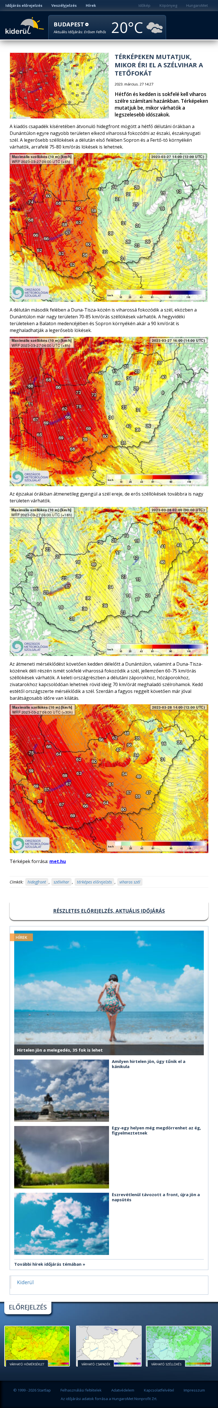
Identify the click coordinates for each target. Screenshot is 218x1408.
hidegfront (37, 882)
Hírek (91, 5)
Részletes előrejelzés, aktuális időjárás (109, 911)
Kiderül (25, 25)
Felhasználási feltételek (81, 1390)
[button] (80, 27)
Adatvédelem (122, 1390)
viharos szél (130, 882)
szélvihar (61, 882)
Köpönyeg (168, 5)
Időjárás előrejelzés (23, 5)
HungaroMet (197, 5)
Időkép (144, 5)
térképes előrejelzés (94, 882)
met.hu (57, 861)
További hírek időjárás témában (47, 1264)
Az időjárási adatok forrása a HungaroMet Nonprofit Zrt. (109, 1398)
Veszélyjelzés (64, 5)
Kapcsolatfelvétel (159, 1390)
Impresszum (194, 1390)
